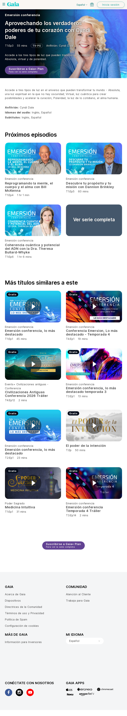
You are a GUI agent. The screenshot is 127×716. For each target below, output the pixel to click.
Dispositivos (13, 600)
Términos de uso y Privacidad (24, 613)
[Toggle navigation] (3, 4)
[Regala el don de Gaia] (92, 4)
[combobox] (85, 641)
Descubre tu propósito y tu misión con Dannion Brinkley (90, 185)
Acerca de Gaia (15, 594)
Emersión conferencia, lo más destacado (30, 332)
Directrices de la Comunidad (23, 607)
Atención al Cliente (78, 594)
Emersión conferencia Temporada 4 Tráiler (84, 509)
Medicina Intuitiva (20, 507)
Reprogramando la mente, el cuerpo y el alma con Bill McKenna (29, 187)
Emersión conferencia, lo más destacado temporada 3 (91, 390)
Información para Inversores (23, 642)
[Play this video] (33, 306)
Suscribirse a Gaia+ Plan (26, 70)
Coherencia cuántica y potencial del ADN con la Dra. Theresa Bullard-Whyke (32, 248)
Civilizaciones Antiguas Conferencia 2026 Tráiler (26, 394)
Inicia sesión (110, 4)
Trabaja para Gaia (78, 600)
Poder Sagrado (15, 503)
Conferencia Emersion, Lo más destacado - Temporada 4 (92, 332)
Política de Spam (16, 619)
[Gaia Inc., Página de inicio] (13, 4)
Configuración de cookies (22, 625)
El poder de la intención (86, 446)
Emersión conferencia (22, 15)
